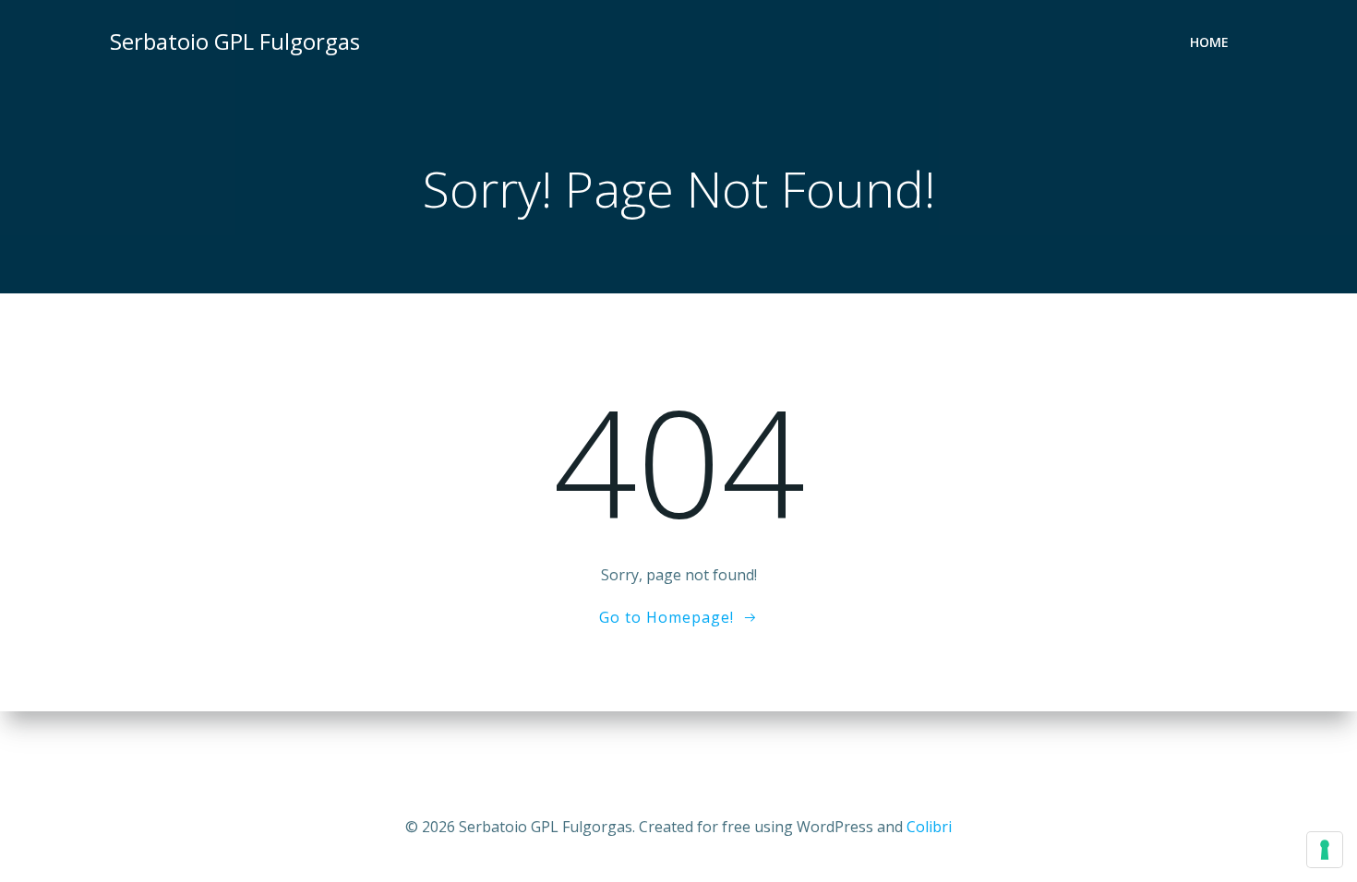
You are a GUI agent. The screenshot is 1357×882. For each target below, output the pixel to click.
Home (1209, 42)
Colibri (929, 826)
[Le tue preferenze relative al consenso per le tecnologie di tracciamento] (1324, 849)
